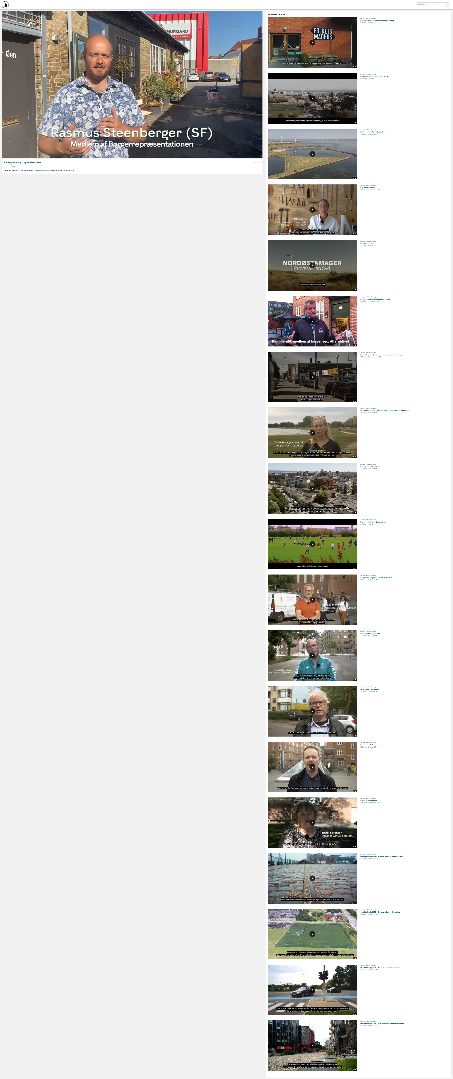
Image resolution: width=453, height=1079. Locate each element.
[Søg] (447, 4)
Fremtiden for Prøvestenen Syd (372, 132)
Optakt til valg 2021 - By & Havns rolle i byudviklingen (382, 1023)
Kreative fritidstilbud (368, 800)
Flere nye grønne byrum (370, 633)
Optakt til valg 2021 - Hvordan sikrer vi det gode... (380, 912)
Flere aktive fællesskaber (370, 745)
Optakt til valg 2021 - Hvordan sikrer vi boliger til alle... (382, 856)
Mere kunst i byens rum (369, 689)
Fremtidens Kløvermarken (370, 466)
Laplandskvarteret (367, 188)
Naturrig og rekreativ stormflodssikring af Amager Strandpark (384, 410)
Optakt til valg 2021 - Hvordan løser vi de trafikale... (381, 968)
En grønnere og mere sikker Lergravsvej (376, 578)
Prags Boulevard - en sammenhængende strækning (381, 355)
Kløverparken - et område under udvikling (377, 20)
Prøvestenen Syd (367, 243)
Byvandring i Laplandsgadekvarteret (375, 299)
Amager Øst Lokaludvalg (11, 165)
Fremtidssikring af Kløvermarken (373, 522)
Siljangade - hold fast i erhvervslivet (374, 76)
